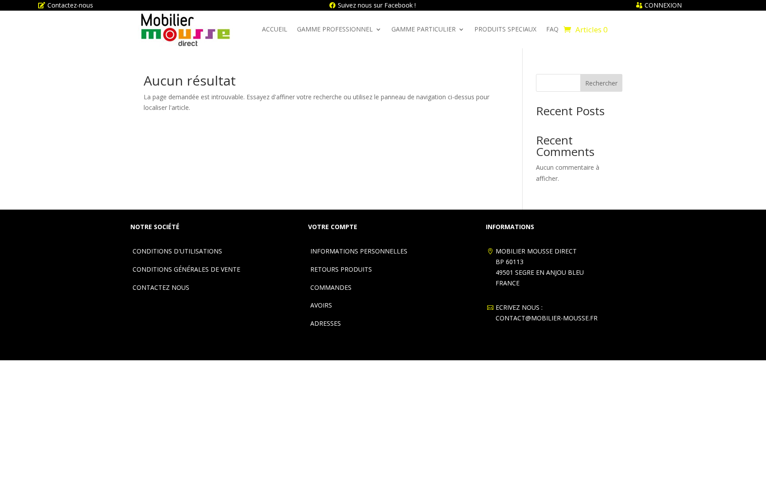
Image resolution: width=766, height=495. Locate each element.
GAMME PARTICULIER (423, 29)
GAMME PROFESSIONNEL (335, 29)
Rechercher (601, 83)
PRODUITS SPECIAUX (505, 29)
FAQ (552, 29)
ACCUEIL (274, 29)
